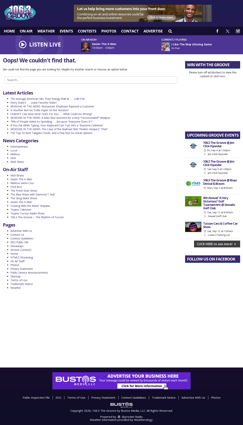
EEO (58, 397)
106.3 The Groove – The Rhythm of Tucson (37, 217)
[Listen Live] (202, 46)
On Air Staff (17, 261)
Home (9, 31)
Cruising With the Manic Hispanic (30, 206)
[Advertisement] (143, 13)
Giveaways (17, 246)
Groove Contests (20, 250)
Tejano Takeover (21, 209)
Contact (130, 31)
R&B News (17, 162)
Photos (108, 31)
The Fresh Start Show (23, 190)
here (222, 76)
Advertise (153, 31)
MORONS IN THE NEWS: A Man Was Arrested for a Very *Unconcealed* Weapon (60, 118)
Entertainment (19, 146)
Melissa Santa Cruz (22, 183)
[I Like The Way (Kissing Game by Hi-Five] (165, 46)
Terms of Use (18, 280)
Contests (87, 31)
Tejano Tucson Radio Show (27, 213)
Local (13, 150)
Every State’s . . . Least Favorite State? (33, 102)
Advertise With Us (21, 231)
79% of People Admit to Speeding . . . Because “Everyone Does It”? (51, 121)
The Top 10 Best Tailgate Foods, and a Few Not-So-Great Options (51, 133)
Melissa (15, 154)
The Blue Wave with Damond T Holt (32, 194)
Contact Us (17, 234)
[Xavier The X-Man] (90, 47)
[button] (170, 31)
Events (66, 31)
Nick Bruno (17, 175)
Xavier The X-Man (21, 179)
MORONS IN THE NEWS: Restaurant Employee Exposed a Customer (52, 106)
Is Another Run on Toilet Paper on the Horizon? (39, 110)
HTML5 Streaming (21, 257)
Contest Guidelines (21, 238)
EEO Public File (19, 242)
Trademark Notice (21, 284)
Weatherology (143, 420)
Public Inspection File (36, 397)
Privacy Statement (21, 269)
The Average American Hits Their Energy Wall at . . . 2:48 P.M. (47, 99)
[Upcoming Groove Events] (193, 148)
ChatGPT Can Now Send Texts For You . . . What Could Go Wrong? (51, 114)
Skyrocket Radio (132, 417)
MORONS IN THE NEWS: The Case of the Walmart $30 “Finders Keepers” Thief (58, 129)
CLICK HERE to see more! (215, 244)
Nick (13, 158)
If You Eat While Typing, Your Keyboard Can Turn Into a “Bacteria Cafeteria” (56, 125)
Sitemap (15, 276)
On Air (26, 31)
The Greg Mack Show (23, 198)
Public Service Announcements (29, 272)
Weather (46, 31)
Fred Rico (16, 187)
